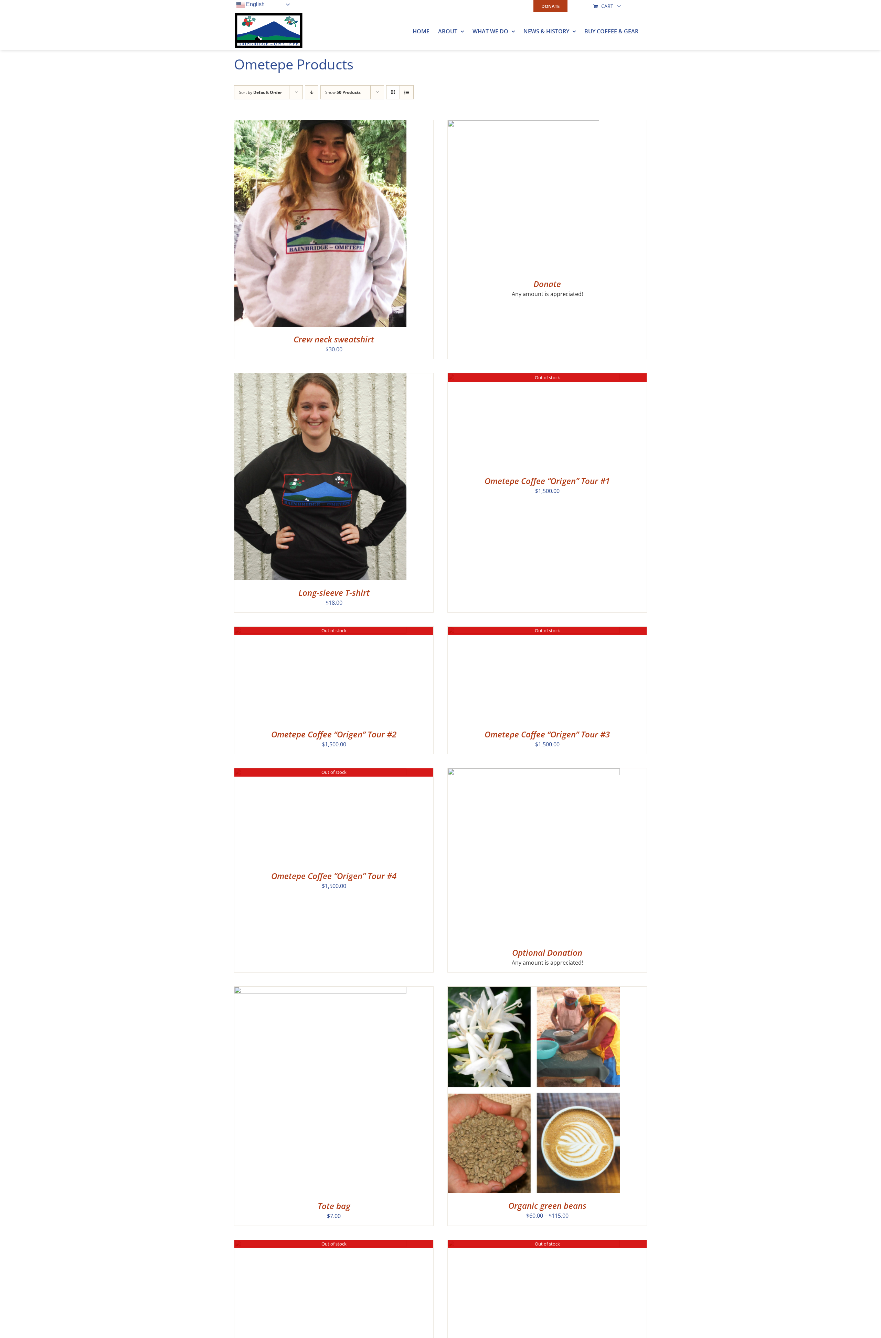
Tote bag (334, 1205)
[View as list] (406, 92)
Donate (547, 283)
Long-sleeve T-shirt (334, 592)
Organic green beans (547, 1205)
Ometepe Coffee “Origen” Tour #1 (547, 480)
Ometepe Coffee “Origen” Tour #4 (333, 875)
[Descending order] (311, 92)
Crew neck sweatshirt (334, 339)
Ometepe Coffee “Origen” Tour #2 (333, 734)
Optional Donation (547, 952)
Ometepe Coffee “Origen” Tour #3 (547, 734)
